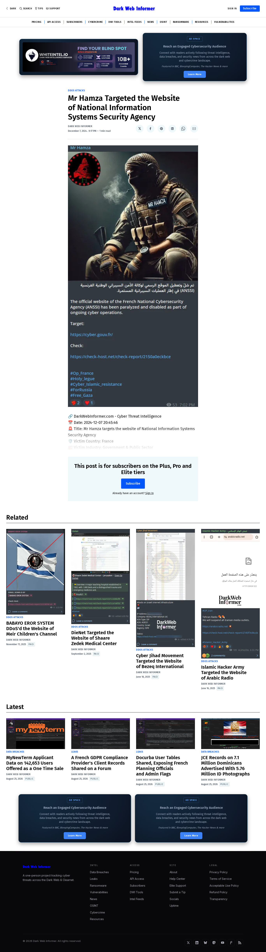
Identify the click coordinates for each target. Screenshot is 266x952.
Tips (40, 8)
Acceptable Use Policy (224, 885)
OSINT (163, 22)
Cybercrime (95, 22)
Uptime (174, 905)
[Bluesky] (205, 942)
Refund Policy (218, 892)
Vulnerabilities (224, 22)
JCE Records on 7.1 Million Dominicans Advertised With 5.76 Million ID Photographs (225, 766)
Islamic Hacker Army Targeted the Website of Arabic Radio (224, 672)
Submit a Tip (178, 892)
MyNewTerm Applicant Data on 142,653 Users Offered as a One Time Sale (34, 763)
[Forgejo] (231, 942)
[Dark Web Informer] (51, 867)
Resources (201, 22)
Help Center (177, 878)
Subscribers (75, 22)
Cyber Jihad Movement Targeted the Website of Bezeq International (160, 661)
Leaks (74, 751)
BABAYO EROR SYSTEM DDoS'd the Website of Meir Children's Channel (31, 628)
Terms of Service (221, 878)
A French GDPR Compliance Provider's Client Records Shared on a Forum (99, 763)
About (173, 872)
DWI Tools (114, 22)
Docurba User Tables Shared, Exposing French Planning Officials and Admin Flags (162, 766)
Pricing (36, 22)
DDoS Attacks (76, 90)
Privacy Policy (219, 872)
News (150, 22)
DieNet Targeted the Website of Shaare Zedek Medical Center (94, 638)
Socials (174, 899)
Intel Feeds (134, 22)
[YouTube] (222, 942)
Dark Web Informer (80, 126)
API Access (54, 22)
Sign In (232, 8)
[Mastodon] (214, 942)
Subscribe (250, 8)
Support (54, 8)
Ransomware (181, 22)
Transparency (218, 899)
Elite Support (178, 885)
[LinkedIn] (196, 942)
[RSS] (239, 942)
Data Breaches (15, 751)
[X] (188, 942)
